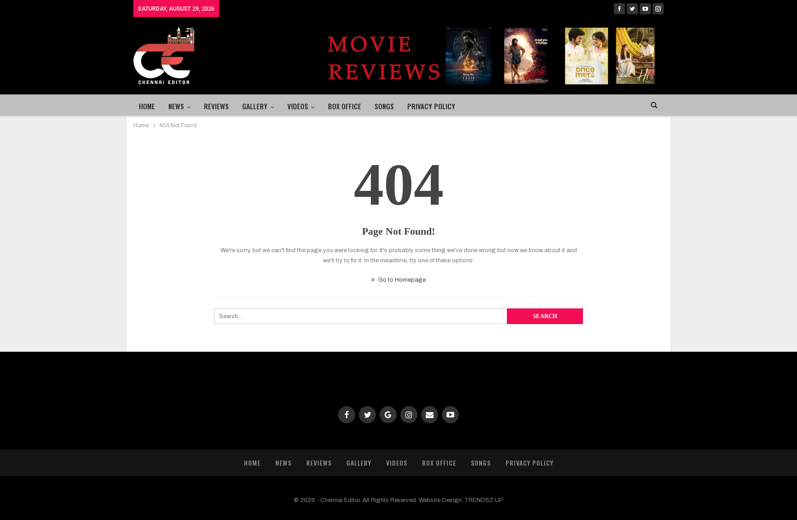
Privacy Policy (431, 106)
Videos (297, 106)
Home (147, 106)
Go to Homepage (401, 280)
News (176, 106)
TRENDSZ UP (483, 500)
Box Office (344, 106)
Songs (384, 106)
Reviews (216, 106)
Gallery (255, 106)
